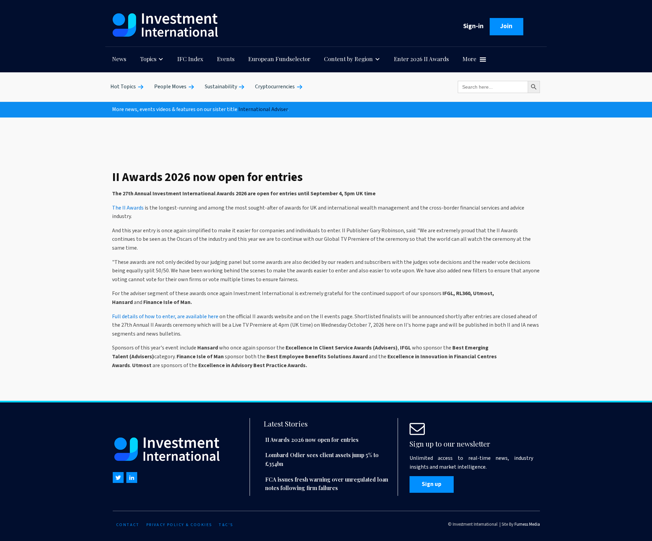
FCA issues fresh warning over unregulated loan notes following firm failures (326, 484)
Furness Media (527, 524)
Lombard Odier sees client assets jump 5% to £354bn (322, 459)
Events (226, 58)
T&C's (226, 525)
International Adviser (263, 109)
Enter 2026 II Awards (421, 58)
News (119, 58)
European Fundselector (279, 58)
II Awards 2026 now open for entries (312, 439)
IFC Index (190, 58)
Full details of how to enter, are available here (165, 316)
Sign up (431, 484)
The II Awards (128, 208)
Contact (128, 525)
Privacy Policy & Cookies (179, 525)
